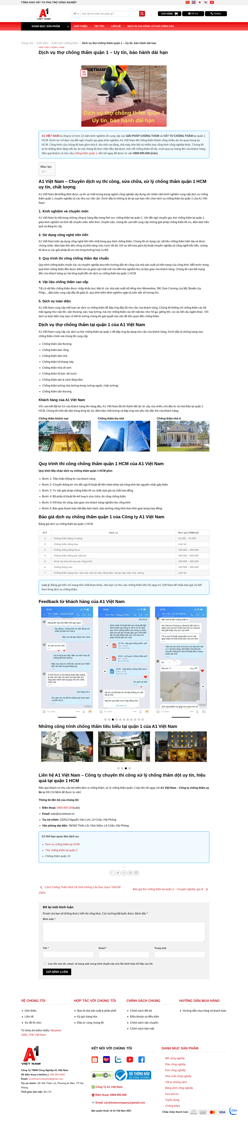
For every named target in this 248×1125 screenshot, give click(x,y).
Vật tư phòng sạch (176, 1082)
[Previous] (46, 665)
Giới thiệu (81, 26)
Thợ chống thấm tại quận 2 (61, 850)
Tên (46, 948)
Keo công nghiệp (175, 1070)
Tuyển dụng (172, 1100)
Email (102, 948)
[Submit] (142, 14)
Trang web (160, 948)
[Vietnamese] (212, 2)
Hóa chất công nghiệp (178, 1076)
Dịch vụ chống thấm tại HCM (62, 844)
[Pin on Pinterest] (130, 873)
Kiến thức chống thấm (65, 43)
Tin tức (99, 26)
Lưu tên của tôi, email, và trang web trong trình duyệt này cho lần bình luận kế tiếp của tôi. (100, 963)
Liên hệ (116, 26)
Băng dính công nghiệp (179, 1088)
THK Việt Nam (37, 1034)
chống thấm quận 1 (85, 153)
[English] (194, 2)
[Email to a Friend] (124, 873)
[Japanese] (200, 2)
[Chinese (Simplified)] (188, 2)
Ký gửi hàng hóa (87, 1016)
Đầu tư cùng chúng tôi (90, 1022)
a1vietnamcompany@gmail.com (46, 1078)
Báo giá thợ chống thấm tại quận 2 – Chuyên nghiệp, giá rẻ (168, 889)
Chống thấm (172, 1105)
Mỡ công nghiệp (175, 1058)
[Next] (202, 665)
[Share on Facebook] (112, 873)
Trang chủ (27, 43)
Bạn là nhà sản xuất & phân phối (96, 1010)
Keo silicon (171, 1094)
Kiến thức (42, 43)
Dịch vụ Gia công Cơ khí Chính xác (151, 26)
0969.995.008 (65, 807)
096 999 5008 (57, 1074)
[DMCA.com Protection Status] (102, 1075)
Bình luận (49, 919)
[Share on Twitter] (118, 873)
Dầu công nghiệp (175, 1064)
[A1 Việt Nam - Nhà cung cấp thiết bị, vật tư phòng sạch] (44, 13)
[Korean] (206, 2)
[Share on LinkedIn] (136, 873)
